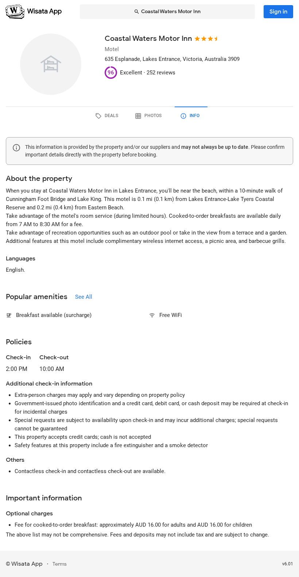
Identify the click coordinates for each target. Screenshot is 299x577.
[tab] (108, 116)
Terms (60, 564)
